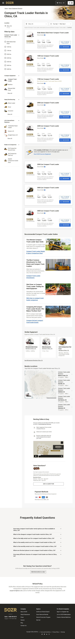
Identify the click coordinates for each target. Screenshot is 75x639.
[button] (12, 37)
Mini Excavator (47, 347)
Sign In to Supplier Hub (63, 611)
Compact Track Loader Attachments (33, 276)
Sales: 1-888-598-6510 (10, 616)
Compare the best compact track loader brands (34, 321)
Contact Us (23, 625)
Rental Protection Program (43, 617)
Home (6, 8)
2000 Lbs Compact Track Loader (48, 103)
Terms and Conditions (45, 632)
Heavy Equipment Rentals (15, 8)
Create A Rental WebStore (64, 617)
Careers (23, 620)
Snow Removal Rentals (42, 614)
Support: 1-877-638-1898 (10, 618)
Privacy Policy (56, 632)
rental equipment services (45, 424)
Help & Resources (25, 614)
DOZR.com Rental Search (42, 611)
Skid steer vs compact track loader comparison (35, 299)
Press (22, 617)
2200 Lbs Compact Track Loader (48, 126)
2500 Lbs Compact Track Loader (48, 164)
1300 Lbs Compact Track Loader (48, 56)
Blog (22, 622)
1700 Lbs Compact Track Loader (48, 79)
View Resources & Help (38, 572)
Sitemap (63, 632)
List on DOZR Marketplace (64, 614)
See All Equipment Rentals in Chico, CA (34, 360)
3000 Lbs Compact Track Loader (48, 188)
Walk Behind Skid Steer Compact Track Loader (53, 33)
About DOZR (24, 611)
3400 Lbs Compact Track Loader (48, 211)
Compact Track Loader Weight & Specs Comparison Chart (35, 252)
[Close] (70, 147)
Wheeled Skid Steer (32, 347)
